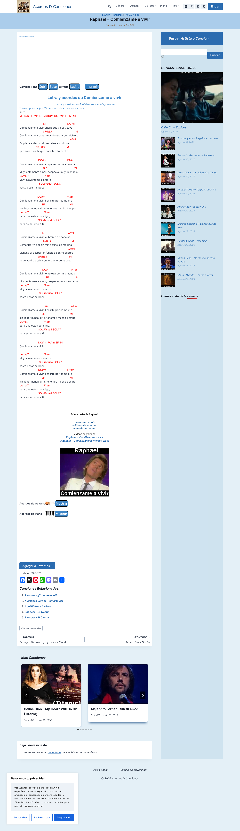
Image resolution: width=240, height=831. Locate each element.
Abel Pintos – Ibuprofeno (191, 206)
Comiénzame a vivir (31, 628)
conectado (54, 752)
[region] (42, 798)
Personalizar (20, 817)
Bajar (53, 87)
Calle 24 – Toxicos (174, 127)
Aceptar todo (64, 817)
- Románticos (131, 15)
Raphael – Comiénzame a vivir (84, 437)
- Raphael (117, 15)
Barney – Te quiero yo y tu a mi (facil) (42, 640)
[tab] (78, 729)
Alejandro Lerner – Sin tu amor (114, 709)
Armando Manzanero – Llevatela (195, 155)
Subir (43, 87)
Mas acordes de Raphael (84, 414)
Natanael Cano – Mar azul (192, 240)
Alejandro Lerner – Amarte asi (44, 600)
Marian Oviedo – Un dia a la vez (195, 275)
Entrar (215, 6)
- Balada (105, 15)
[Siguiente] (142, 695)
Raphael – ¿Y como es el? (41, 595)
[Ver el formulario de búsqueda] (109, 6)
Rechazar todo (42, 817)
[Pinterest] (204, 6)
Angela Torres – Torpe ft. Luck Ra (196, 189)
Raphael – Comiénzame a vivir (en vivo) (84, 440)
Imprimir (92, 87)
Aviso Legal (100, 769)
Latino (74, 87)
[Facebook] (186, 6)
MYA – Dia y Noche (138, 640)
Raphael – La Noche (37, 612)
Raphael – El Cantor (37, 617)
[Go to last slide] (26, 695)
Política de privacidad (133, 769)
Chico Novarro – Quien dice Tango (197, 172)
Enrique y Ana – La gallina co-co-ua (197, 138)
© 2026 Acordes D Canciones (120, 778)
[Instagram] (197, 6)
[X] (191, 6)
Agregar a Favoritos (37, 566)
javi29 (112, 25)
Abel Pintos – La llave (38, 606)
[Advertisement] (84, 61)
